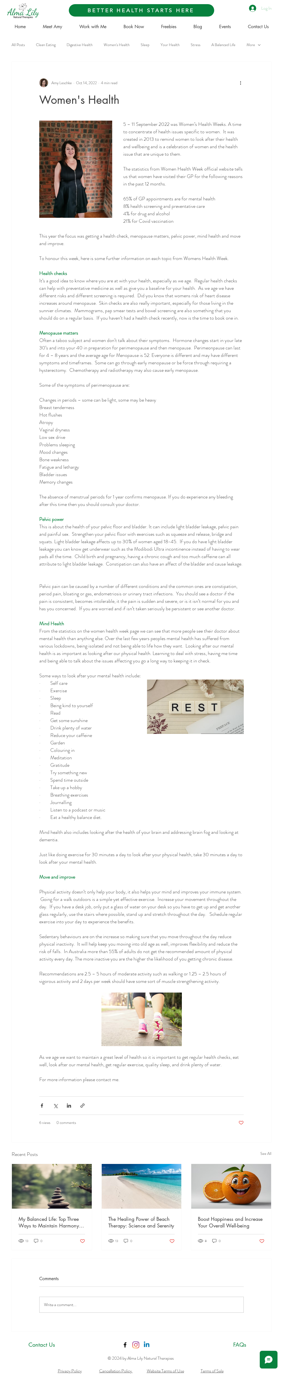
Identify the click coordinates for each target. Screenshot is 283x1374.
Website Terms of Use (165, 1371)
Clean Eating (46, 44)
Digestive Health (80, 44)
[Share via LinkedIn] (69, 1105)
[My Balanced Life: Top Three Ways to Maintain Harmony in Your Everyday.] (52, 1186)
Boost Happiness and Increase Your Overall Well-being (230, 1222)
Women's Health (117, 44)
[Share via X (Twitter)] (55, 1105)
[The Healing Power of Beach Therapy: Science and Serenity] (142, 1186)
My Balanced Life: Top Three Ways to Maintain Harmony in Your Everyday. (52, 1222)
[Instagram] (135, 1344)
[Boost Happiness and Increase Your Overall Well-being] (231, 1186)
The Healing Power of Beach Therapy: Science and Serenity (141, 1222)
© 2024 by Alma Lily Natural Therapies (141, 1358)
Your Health (170, 44)
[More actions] (240, 82)
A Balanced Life (223, 44)
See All (265, 1153)
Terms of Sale (212, 1371)
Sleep (145, 44)
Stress (195, 44)
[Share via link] (82, 1105)
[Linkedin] (146, 1344)
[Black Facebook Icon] (125, 1344)
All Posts (18, 44)
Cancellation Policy (116, 1371)
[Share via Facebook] (41, 1105)
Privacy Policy (70, 1371)
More (251, 44)
